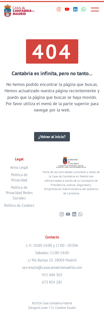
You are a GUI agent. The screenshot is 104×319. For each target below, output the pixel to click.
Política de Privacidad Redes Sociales (19, 192)
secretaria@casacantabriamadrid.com (52, 267)
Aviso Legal (19, 167)
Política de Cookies (19, 205)
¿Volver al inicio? (52, 136)
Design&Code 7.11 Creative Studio (52, 308)
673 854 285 (52, 282)
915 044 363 (52, 274)
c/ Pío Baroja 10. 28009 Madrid (52, 260)
